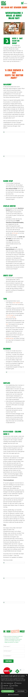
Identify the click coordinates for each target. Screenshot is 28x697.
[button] (14, 694)
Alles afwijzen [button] (21, 691)
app (14, 317)
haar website (16, 302)
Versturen (8, 661)
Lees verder (23, 680)
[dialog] (14, 685)
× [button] (26, 675)
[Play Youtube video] (14, 28)
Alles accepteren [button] (8, 691)
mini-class (9, 317)
